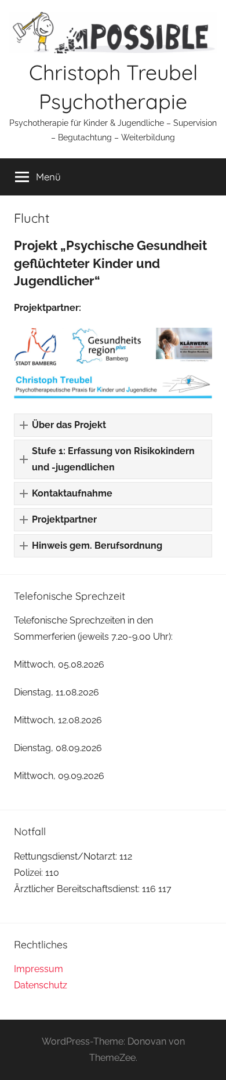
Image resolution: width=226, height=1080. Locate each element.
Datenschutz (40, 985)
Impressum (38, 968)
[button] (113, 425)
